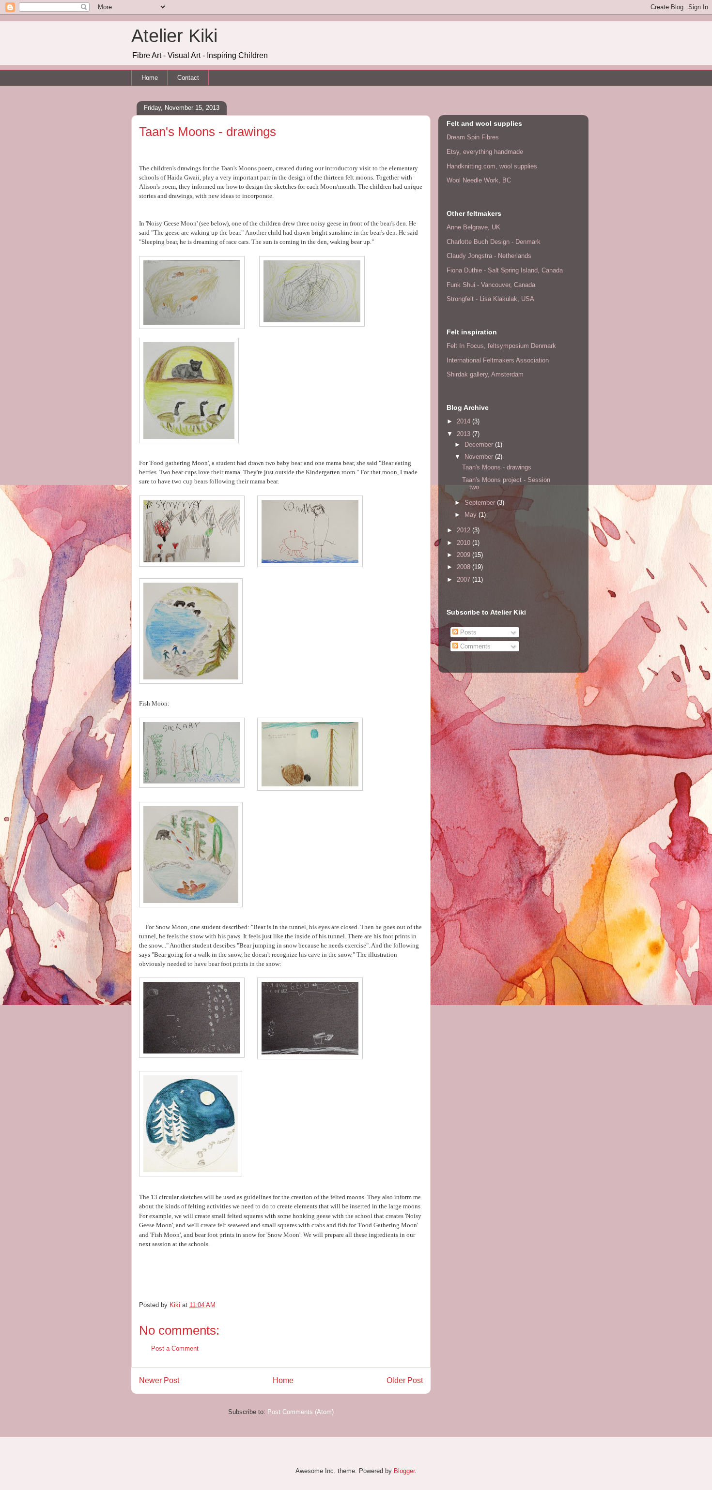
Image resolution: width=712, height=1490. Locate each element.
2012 (464, 530)
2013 (464, 433)
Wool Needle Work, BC (479, 180)
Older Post (405, 1380)
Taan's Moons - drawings (496, 467)
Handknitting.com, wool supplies (492, 166)
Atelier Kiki (174, 36)
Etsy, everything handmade (485, 151)
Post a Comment (175, 1348)
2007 (464, 579)
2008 (464, 567)
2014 (464, 421)
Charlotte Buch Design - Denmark (494, 241)
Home (149, 77)
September (480, 502)
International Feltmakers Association (498, 360)
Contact (188, 77)
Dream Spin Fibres (473, 137)
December (479, 444)
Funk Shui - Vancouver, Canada (491, 284)
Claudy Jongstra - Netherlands (489, 255)
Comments (474, 646)
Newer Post (159, 1380)
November (479, 456)
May (471, 514)
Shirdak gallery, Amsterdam (485, 374)
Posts (467, 632)
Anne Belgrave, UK (473, 227)
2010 (464, 542)
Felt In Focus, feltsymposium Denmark (501, 345)
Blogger (404, 1471)
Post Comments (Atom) (300, 1411)
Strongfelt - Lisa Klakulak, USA (490, 298)
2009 (464, 554)
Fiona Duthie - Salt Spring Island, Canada (505, 270)
